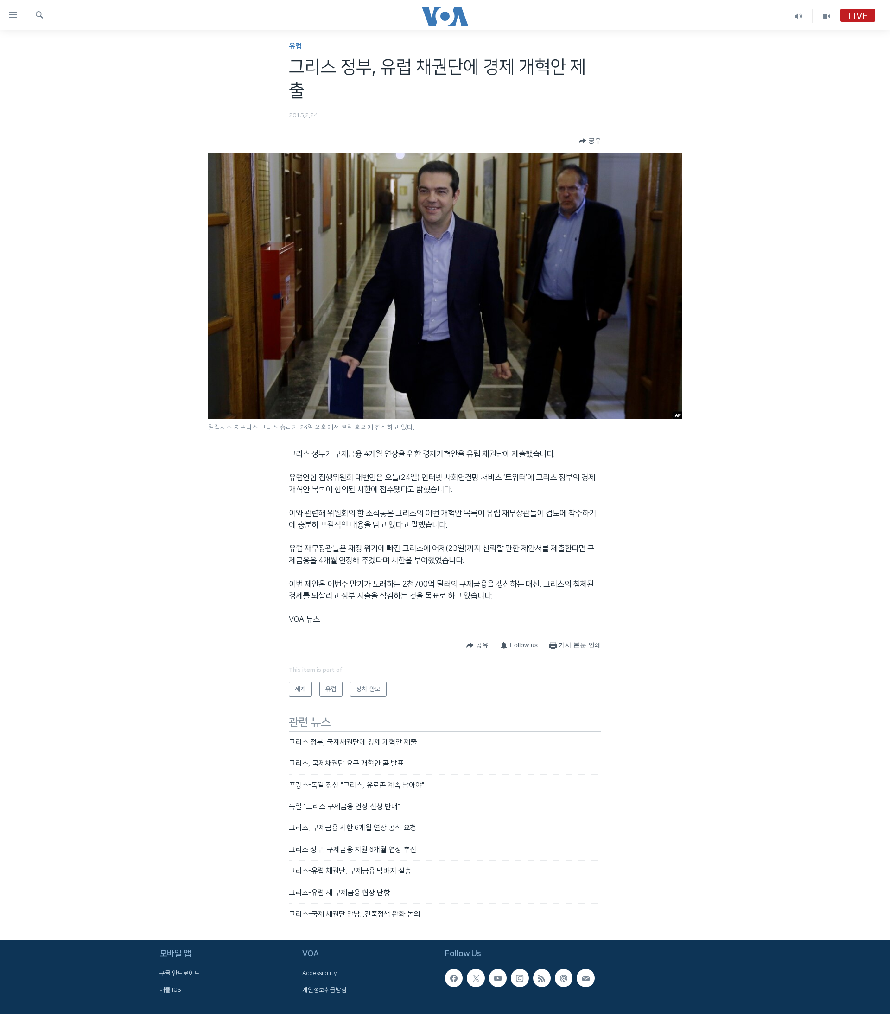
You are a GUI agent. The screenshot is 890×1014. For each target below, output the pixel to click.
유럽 (295, 46)
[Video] (826, 16)
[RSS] (542, 978)
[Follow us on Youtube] (498, 978)
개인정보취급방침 (324, 990)
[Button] (590, 141)
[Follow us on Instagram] (519, 978)
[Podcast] (563, 978)
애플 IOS (170, 990)
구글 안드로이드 (179, 973)
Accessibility (319, 973)
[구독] (585, 978)
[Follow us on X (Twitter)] (475, 978)
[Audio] (798, 16)
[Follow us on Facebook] (454, 978)
